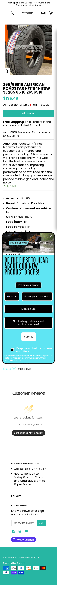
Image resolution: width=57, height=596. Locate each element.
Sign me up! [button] (28, 308)
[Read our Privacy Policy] (51, 356)
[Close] (51, 236)
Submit (28, 336)
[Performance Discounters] (27, 13)
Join (41, 522)
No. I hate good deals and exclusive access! (28, 323)
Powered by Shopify (14, 563)
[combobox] (11, 296)
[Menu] (5, 13)
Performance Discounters (17, 557)
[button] (43, 13)
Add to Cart (28, 113)
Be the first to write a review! (28, 432)
